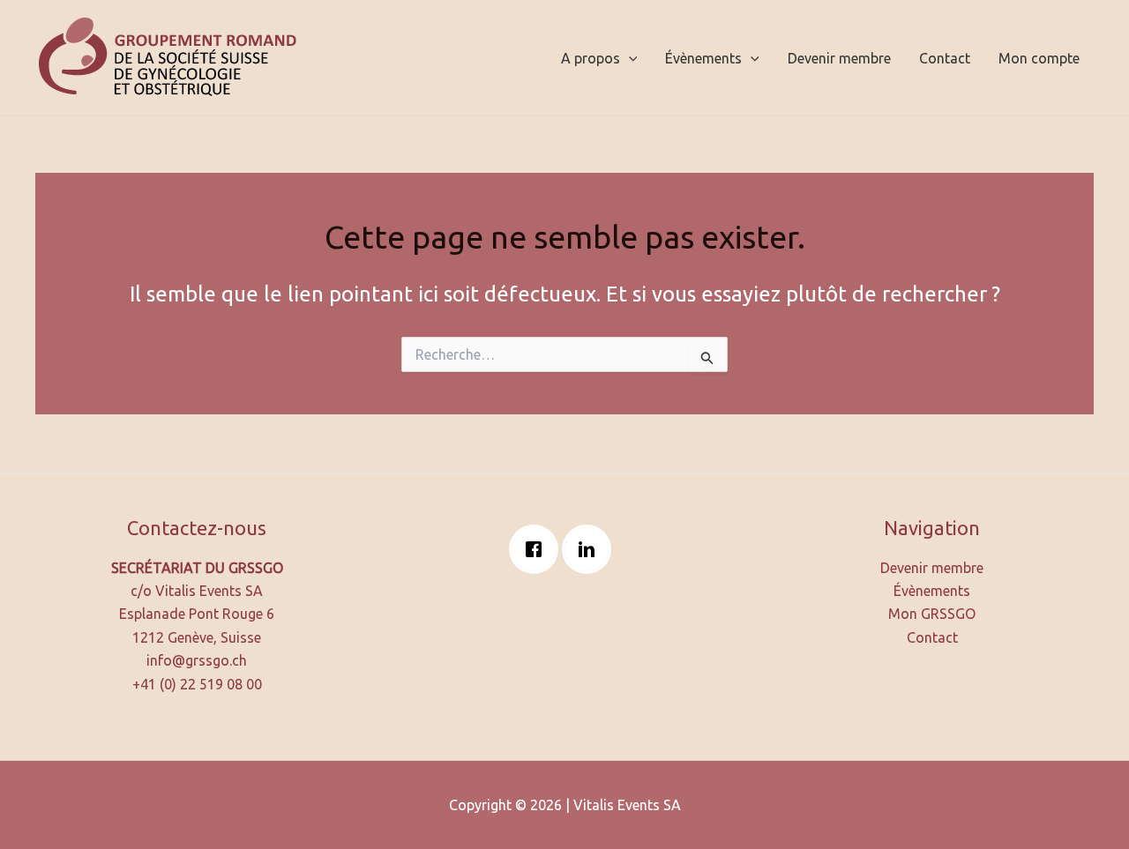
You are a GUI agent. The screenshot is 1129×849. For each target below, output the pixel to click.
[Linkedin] (590, 549)
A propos (590, 58)
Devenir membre (839, 58)
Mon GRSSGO (932, 614)
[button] (629, 58)
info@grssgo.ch (196, 660)
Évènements (703, 58)
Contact (944, 58)
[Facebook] (538, 549)
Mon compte (1039, 58)
